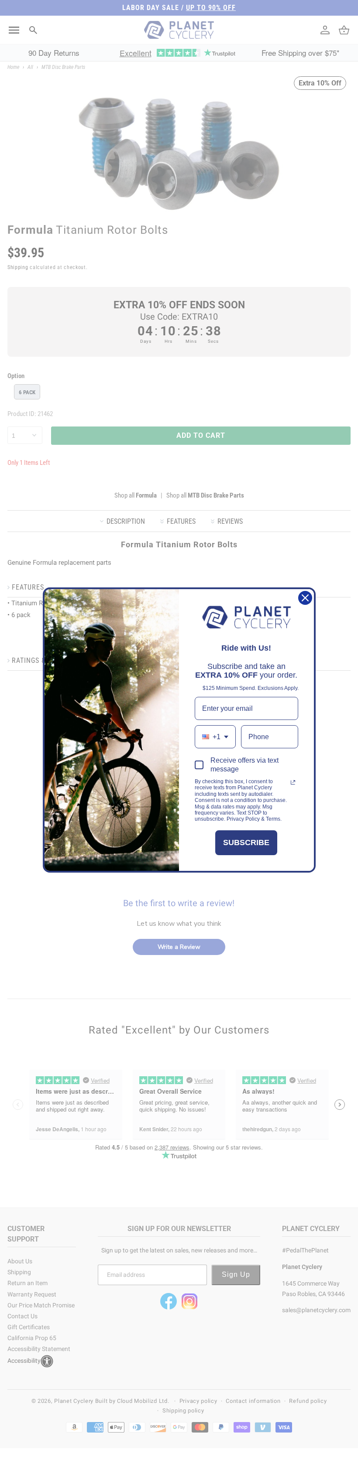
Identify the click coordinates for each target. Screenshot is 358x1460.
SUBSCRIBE (246, 842)
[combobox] (215, 736)
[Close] (305, 597)
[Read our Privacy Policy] (293, 782)
